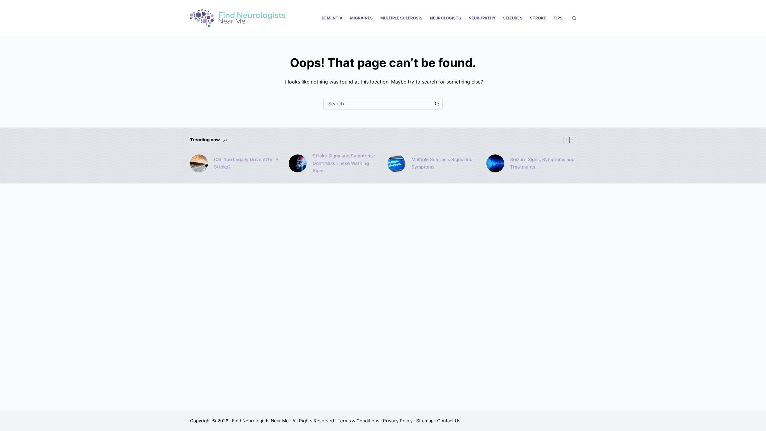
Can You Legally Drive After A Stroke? (246, 163)
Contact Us (448, 421)
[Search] (574, 18)
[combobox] (377, 104)
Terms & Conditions (358, 421)
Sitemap (425, 421)
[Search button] (436, 103)
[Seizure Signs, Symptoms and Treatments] (495, 163)
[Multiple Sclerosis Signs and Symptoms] (396, 163)
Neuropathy (482, 18)
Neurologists (445, 18)
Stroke (538, 18)
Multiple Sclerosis (401, 18)
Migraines (361, 18)
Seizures (512, 18)
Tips (558, 18)
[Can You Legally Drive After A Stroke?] (199, 163)
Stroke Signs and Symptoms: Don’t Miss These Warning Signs (344, 163)
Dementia (332, 18)
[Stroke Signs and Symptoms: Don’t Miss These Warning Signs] (298, 163)
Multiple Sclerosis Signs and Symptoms (441, 163)
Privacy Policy (398, 421)
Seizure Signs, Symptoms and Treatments (542, 163)
